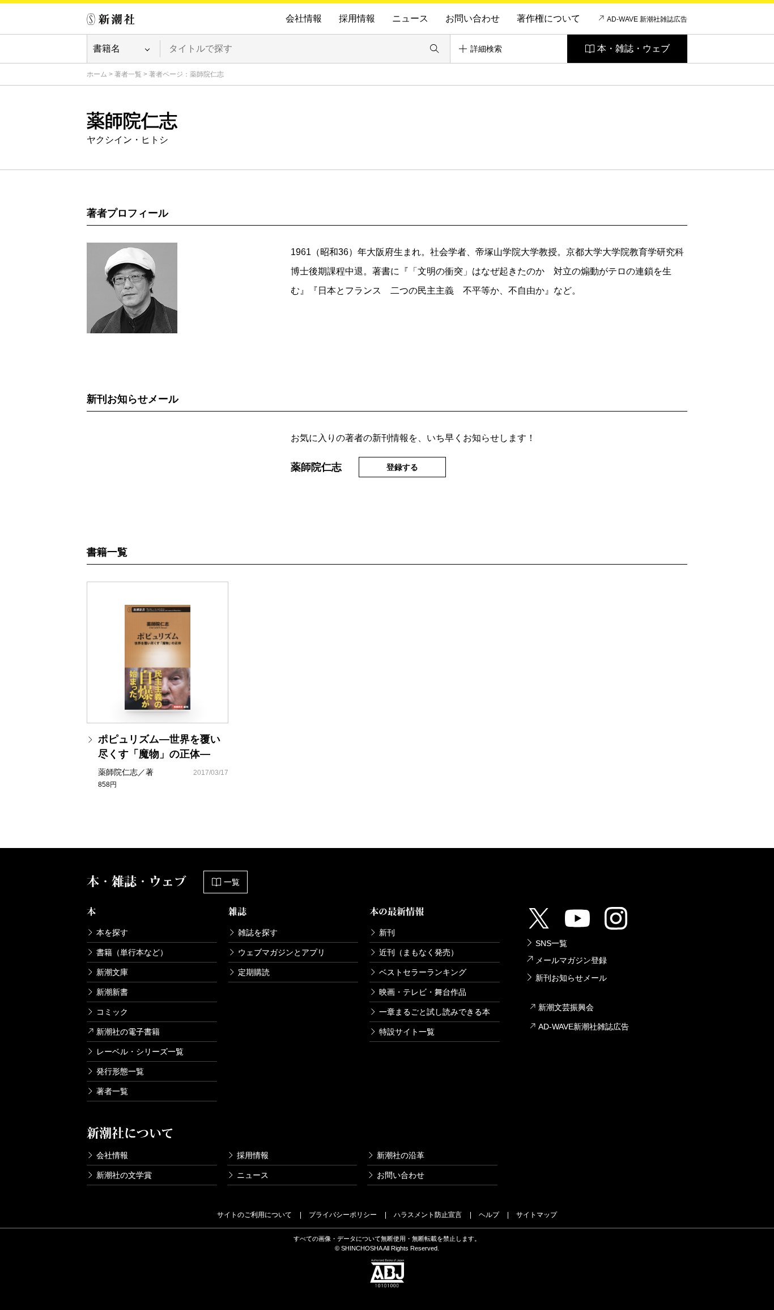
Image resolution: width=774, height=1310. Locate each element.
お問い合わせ (472, 18)
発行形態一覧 (120, 1071)
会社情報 (304, 18)
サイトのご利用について (254, 1215)
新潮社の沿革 (400, 1155)
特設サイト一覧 (407, 1031)
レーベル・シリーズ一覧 (140, 1051)
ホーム (97, 74)
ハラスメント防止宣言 (428, 1215)
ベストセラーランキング (422, 972)
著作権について (548, 18)
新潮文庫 (112, 972)
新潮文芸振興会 (566, 1007)
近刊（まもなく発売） (418, 952)
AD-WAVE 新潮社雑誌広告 (647, 19)
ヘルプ (489, 1215)
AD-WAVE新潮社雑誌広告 (583, 1026)
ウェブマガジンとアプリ (281, 952)
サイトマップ (536, 1215)
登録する (402, 467)
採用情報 (357, 18)
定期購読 (254, 972)
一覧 (232, 882)
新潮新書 (112, 992)
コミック (112, 1011)
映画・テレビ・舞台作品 (422, 992)
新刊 (387, 932)
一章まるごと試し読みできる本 (434, 1011)
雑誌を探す (258, 932)
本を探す (112, 932)
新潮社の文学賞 (124, 1175)
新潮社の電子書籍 (128, 1031)
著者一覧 (128, 74)
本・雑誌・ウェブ (633, 48)
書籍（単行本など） (132, 952)
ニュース (410, 18)
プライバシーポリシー (343, 1215)
